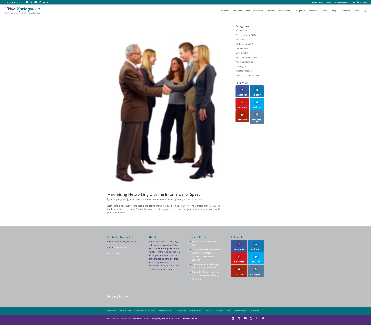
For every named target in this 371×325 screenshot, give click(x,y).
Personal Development (246, 57)
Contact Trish (113, 253)
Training (239, 66)
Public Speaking (175, 199)
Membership (284, 11)
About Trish (237, 11)
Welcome (225, 11)
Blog (334, 11)
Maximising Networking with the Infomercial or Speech (155, 194)
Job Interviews (242, 44)
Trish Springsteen (118, 199)
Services (325, 11)
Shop (352, 2)
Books (321, 2)
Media (314, 2)
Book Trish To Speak (254, 11)
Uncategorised (242, 70)
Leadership (240, 48)
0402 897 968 (120, 247)
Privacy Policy (117, 296)
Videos (329, 2)
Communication (159, 199)
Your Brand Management (186, 318)
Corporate (300, 11)
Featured (239, 39)
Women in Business (193, 199)
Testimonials (345, 11)
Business (146, 199)
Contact (357, 11)
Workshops (313, 11)
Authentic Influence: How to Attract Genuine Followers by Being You (205, 275)
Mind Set (239, 53)
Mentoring (271, 11)
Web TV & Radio (341, 2)
